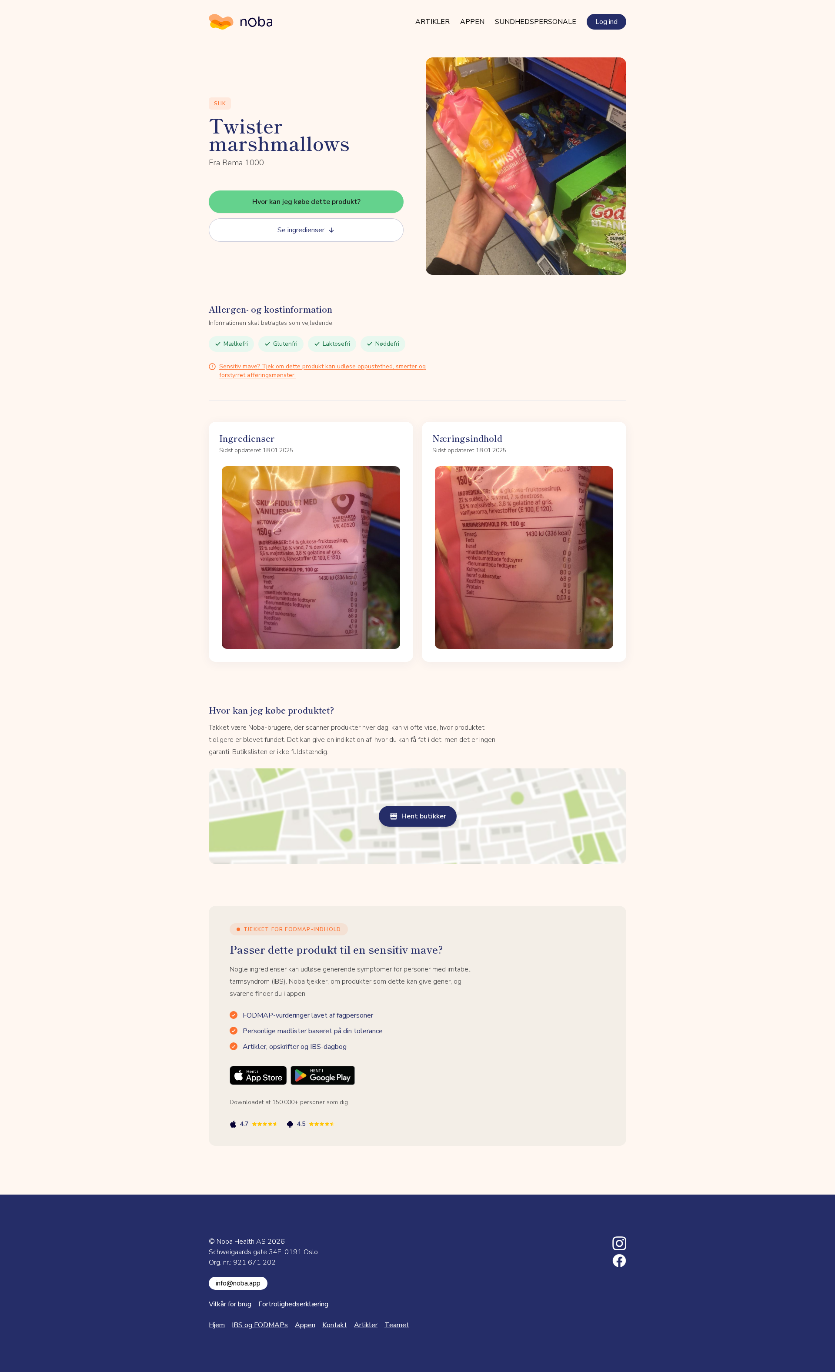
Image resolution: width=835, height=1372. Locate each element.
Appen (472, 22)
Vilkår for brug (230, 1304)
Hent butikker (423, 816)
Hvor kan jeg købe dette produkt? (306, 202)
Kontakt (334, 1325)
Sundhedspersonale (535, 22)
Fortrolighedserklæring (293, 1304)
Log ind (606, 22)
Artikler (432, 22)
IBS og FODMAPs (260, 1325)
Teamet (396, 1325)
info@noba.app (238, 1283)
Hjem (217, 1325)
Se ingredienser (300, 230)
